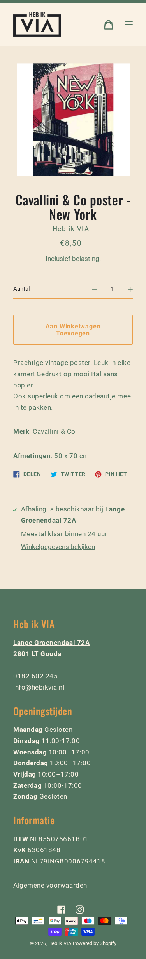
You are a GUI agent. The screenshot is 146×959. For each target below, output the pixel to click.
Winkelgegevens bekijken (58, 547)
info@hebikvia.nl (39, 687)
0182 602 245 (35, 676)
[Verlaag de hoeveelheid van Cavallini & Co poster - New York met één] (95, 289)
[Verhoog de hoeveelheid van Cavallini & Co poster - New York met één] (130, 289)
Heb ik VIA (59, 943)
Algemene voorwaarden (50, 885)
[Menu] (129, 25)
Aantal (21, 288)
